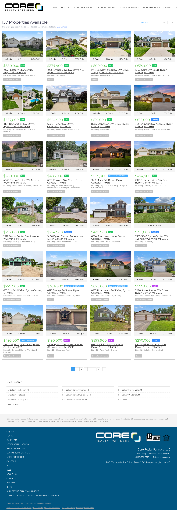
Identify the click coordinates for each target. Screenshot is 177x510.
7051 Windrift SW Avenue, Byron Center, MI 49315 (154, 125)
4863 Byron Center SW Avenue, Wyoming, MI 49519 (21, 181)
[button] (34, 435)
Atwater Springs (106, 7)
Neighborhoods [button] (151, 7)
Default (144, 22)
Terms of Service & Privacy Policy (19, 508)
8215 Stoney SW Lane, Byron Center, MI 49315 (63, 291)
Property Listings (68, 508)
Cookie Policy (38, 508)
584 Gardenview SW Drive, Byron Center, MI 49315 (150, 346)
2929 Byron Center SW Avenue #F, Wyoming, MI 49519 (65, 346)
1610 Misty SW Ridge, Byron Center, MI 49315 (107, 181)
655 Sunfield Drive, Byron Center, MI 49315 (22, 291)
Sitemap (79, 508)
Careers (168, 7)
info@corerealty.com (161, 457)
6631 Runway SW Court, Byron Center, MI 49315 (65, 181)
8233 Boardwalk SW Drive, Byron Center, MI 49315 (110, 291)
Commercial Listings (129, 7)
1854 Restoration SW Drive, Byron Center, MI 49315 (19, 125)
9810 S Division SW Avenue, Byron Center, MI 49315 (107, 346)
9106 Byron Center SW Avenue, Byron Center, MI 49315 (65, 237)
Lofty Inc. (20, 503)
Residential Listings (84, 7)
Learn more (62, 27)
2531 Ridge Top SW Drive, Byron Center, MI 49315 (21, 346)
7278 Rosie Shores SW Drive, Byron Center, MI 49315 (151, 291)
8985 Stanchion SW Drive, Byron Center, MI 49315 (110, 125)
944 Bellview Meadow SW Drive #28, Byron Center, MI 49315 (110, 71)
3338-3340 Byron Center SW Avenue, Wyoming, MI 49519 (151, 237)
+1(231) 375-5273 (142, 457)
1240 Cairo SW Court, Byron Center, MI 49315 (151, 71)
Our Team (65, 7)
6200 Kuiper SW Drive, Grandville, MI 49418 (60, 125)
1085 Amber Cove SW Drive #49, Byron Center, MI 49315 (66, 71)
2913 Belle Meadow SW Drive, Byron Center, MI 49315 (152, 181)
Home (54, 7)
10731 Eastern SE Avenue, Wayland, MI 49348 (18, 71)
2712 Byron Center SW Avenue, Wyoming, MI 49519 (21, 237)
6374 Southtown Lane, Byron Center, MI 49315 (108, 237)
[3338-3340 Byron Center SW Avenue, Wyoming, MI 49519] (154, 210)
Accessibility (89, 508)
